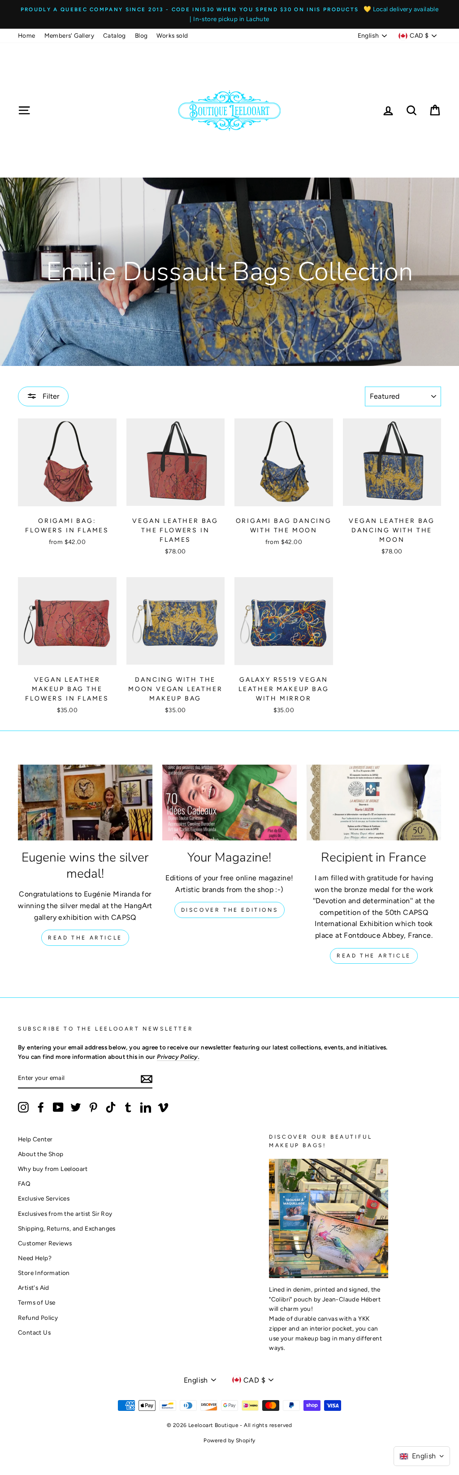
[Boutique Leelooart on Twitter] (75, 1107)
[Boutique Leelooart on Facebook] (40, 1107)
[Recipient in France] (374, 802)
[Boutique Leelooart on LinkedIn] (145, 1107)
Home (26, 35)
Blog (141, 35)
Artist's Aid (33, 1287)
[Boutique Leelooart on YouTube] (58, 1107)
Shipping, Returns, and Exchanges (67, 1228)
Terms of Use (37, 1302)
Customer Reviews (45, 1243)
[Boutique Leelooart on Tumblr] (128, 1107)
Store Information (44, 1272)
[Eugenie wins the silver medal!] (85, 802)
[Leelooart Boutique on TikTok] (110, 1107)
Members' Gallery (69, 35)
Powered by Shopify (229, 1440)
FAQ (24, 1183)
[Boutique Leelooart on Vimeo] (163, 1107)
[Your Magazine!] (229, 802)
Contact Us (34, 1332)
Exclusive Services (43, 1198)
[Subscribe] (146, 1078)
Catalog (114, 35)
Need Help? (35, 1258)
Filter (50, 396)
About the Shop (41, 1153)
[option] (229, 14)
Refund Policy (38, 1317)
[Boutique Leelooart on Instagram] (23, 1107)
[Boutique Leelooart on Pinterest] (93, 1107)
